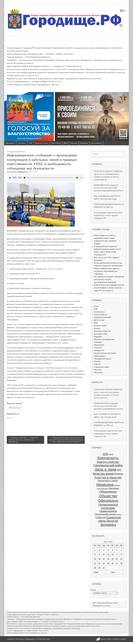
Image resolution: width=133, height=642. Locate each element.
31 (104, 568)
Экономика (22, 143)
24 (104, 563)
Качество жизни (100, 326)
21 (121, 559)
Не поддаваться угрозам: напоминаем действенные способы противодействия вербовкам (109, 279)
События (97, 364)
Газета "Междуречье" (20, 172)
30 (99, 568)
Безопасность (99, 312)
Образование (56, 143)
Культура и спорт (41, 143)
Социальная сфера (101, 367)
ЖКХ (66, 143)
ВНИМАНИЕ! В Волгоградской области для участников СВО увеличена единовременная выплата (108, 188)
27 (117, 563)
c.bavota (123, 639)
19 (112, 559)
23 (99, 563)
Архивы (93, 590)
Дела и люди (99, 320)
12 (112, 554)
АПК (30, 143)
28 (121, 563)
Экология (74, 143)
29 (95, 568)
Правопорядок (96, 143)
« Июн (96, 572)
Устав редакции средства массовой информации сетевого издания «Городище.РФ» (108, 215)
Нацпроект (98, 342)
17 (104, 559)
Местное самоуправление (104, 339)
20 (117, 559)
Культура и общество (102, 331)
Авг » (113, 572)
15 (95, 559)
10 (104, 554)
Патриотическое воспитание (105, 353)
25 (108, 563)
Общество (98, 348)
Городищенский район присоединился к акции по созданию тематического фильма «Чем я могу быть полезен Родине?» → (66, 440)
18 (108, 559)
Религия (97, 361)
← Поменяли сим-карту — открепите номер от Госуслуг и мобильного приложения (22, 440)
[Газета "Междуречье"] (66, 18)
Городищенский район (16, 152)
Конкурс (97, 328)
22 (95, 563)
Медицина (84, 143)
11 (108, 554)
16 (99, 559)
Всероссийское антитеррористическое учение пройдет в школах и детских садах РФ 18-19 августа (109, 288)
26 (112, 563)
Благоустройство (100, 315)
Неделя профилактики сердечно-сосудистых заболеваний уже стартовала (107, 271)
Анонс (96, 306)
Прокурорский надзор (102, 359)
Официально (10, 143)
